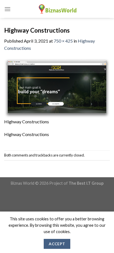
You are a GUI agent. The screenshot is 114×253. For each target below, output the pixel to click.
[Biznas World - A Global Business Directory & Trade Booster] (57, 9)
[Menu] (7, 9)
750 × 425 (63, 40)
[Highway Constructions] (57, 87)
